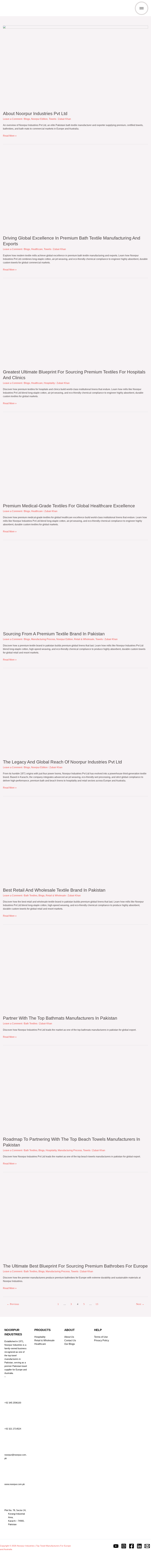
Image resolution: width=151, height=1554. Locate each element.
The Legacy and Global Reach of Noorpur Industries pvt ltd (62, 761)
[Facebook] (131, 1546)
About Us (69, 1337)
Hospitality (49, 383)
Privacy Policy (101, 1340)
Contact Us (70, 1340)
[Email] (147, 1546)
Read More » (10, 135)
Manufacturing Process (43, 639)
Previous (13, 1304)
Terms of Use (101, 1337)
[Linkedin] (139, 1546)
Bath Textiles (30, 895)
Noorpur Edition (39, 119)
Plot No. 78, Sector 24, (15, 1517)
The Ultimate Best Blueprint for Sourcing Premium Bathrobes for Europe (75, 1266)
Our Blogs (69, 1344)
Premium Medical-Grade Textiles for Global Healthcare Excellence (69, 505)
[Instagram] (124, 1546)
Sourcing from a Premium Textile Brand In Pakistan (54, 633)
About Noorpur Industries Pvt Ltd (35, 113)
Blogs (27, 119)
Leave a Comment (12, 119)
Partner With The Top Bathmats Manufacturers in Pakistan (60, 1018)
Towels (52, 119)
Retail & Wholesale (84, 639)
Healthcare (37, 249)
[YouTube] (116, 1546)
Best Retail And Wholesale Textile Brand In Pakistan (54, 890)
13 (97, 1304)
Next (140, 1304)
